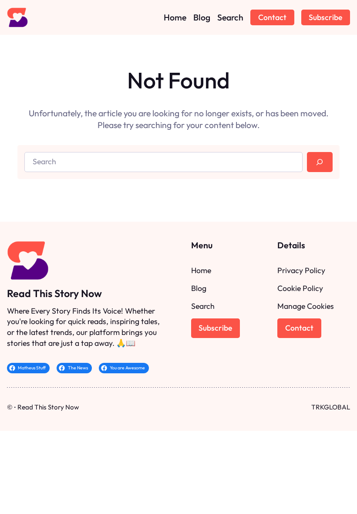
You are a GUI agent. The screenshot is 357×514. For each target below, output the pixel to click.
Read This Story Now (54, 293)
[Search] (320, 162)
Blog (198, 288)
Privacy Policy (301, 270)
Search (203, 306)
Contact (272, 17)
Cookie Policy (300, 288)
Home (201, 270)
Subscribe (325, 17)
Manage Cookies (305, 306)
